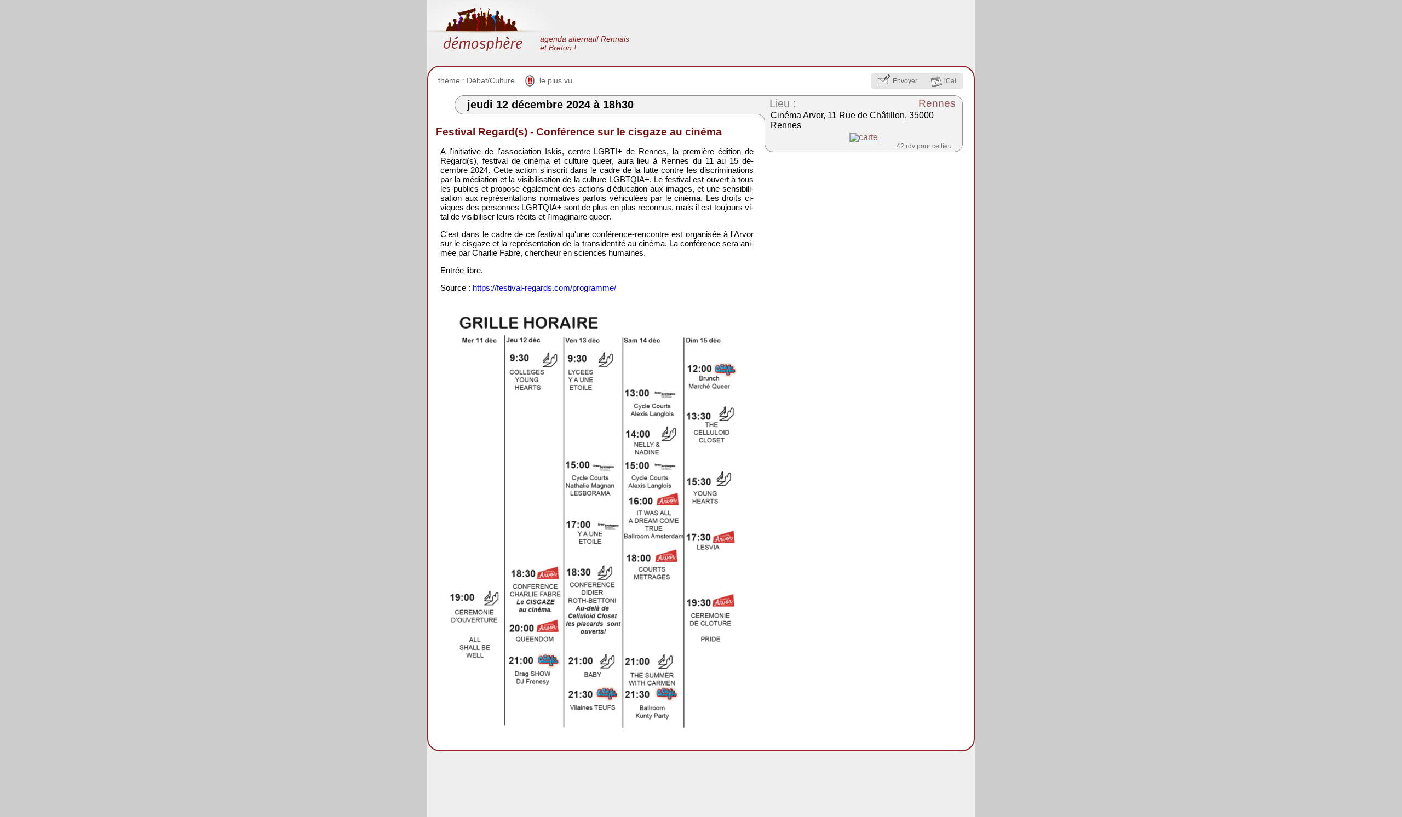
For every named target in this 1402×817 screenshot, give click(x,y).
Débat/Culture (491, 80)
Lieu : (782, 103)
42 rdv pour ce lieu (924, 146)
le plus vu (555, 80)
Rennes (937, 103)
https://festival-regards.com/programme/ (544, 287)
